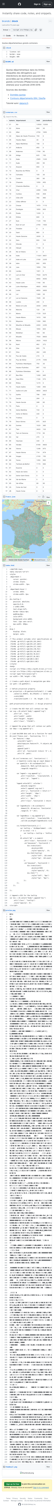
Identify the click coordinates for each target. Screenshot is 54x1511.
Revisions (22, 35)
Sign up (47, 4)
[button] (36, 30)
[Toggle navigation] (3, 4)
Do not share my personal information (38, 1501)
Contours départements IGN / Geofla (27, 98)
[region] (27, 54)
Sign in (37, 4)
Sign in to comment (41, 1487)
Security (23, 1498)
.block (14, 21)
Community (38, 1498)
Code (8, 35)
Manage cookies (17, 1501)
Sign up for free (12, 1484)
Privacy (15, 1498)
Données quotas (18, 94)
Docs (46, 1498)
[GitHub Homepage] (19, 1504)
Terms (8, 1498)
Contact (6, 1501)
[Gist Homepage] (19, 4)
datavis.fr (23, 103)
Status (30, 1498)
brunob (6, 21)
